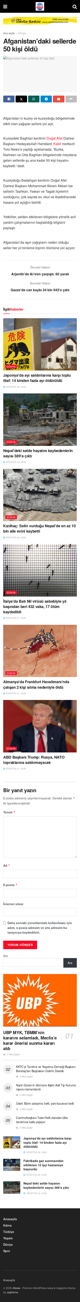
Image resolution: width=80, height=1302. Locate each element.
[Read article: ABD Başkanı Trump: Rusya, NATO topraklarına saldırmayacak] (40, 726)
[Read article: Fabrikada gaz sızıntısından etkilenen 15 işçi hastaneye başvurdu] (11, 1165)
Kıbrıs (7, 1225)
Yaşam (8, 1238)
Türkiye (8, 1232)
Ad (6, 865)
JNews (16, 1288)
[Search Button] (75, 6)
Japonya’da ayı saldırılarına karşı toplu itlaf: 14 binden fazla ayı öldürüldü (37, 377)
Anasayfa (10, 1219)
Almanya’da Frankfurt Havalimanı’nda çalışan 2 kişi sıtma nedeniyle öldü (36, 684)
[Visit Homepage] (40, 6)
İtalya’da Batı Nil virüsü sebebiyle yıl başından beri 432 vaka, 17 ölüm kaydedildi (34, 606)
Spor (6, 1251)
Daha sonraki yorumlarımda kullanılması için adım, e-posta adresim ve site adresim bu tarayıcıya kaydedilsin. (39, 927)
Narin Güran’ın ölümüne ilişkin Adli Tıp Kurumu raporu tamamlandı (46, 1087)
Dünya (22, 33)
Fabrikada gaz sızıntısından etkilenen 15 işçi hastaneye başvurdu (43, 1165)
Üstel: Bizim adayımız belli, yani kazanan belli (45, 1103)
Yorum (9, 812)
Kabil (57, 143)
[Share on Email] (58, 99)
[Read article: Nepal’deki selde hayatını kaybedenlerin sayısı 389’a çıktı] (40, 419)
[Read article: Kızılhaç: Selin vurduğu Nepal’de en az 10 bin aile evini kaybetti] (40, 495)
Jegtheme (12, 1292)
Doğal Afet (55, 138)
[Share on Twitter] (21, 99)
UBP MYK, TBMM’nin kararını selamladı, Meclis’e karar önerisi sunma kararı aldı (30, 1040)
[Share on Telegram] (46, 99)
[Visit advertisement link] (40, 24)
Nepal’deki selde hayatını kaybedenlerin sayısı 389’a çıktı (38, 453)
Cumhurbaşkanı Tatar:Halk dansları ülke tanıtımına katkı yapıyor (42, 1119)
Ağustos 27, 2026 (15, 617)
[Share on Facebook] (9, 99)
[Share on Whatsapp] (33, 99)
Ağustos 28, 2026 (15, 386)
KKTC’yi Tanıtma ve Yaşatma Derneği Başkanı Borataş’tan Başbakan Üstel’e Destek (45, 1069)
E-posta (10, 885)
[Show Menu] (5, 6)
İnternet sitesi (13, 904)
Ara (5, 956)
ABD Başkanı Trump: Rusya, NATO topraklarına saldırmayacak (33, 759)
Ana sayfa (9, 33)
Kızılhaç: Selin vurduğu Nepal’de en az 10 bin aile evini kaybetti (39, 528)
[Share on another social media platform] (71, 99)
